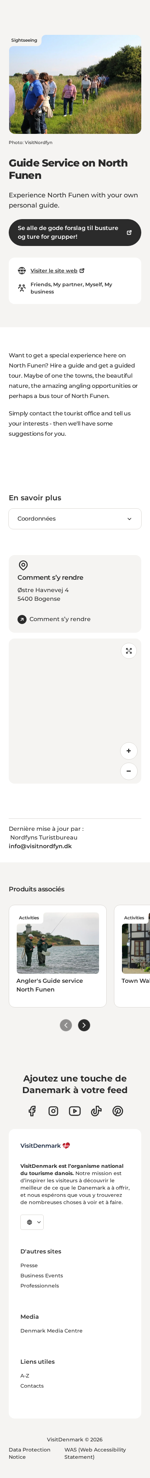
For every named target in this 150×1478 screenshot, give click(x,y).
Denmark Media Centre (51, 1330)
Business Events (41, 1275)
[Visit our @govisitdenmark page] (96, 1111)
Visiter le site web (54, 270)
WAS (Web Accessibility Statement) (95, 1453)
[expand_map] (129, 651)
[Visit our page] (53, 1111)
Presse (29, 1265)
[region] (75, 711)
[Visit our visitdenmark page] (74, 1111)
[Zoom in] (129, 751)
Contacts (32, 1386)
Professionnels (39, 1285)
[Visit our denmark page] (31, 1111)
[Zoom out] (129, 771)
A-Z (24, 1375)
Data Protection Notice (30, 1453)
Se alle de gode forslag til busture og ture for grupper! (68, 232)
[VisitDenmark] (45, 1145)
